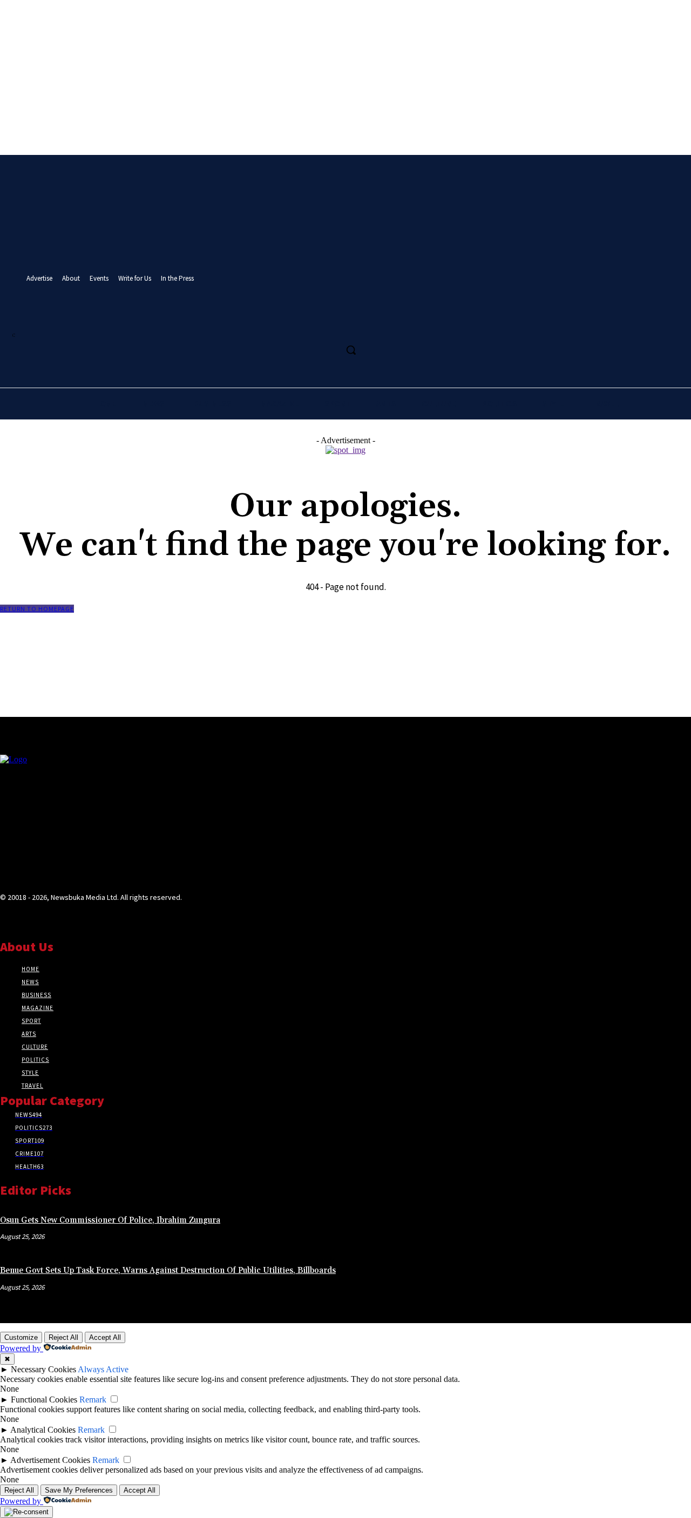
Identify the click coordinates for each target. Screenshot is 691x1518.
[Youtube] (354, 325)
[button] (351, 350)
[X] (333, 325)
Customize (21, 1337)
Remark (92, 1399)
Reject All (63, 1337)
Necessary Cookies (43, 1369)
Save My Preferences (79, 1490)
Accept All (105, 1337)
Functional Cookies (44, 1399)
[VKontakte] (64, 918)
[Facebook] (293, 325)
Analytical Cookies (43, 1429)
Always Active (103, 1369)
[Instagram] (313, 325)
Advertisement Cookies (50, 1460)
